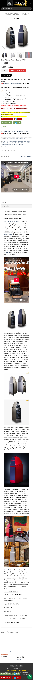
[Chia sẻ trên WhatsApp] (2, 150)
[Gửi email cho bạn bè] (11, 150)
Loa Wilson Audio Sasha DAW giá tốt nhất (13, 144)
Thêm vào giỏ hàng (17, 70)
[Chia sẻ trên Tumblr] (17, 150)
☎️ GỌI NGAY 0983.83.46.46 (10, 83)
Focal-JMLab (4, 658)
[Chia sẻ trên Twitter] (8, 150)
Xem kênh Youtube (26, 156)
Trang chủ (5, 13)
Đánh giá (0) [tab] (5, 206)
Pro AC (19, 659)
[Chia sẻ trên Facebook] (5, 150)
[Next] (29, 36)
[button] (2, 3)
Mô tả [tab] (4, 202)
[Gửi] (29, 8)
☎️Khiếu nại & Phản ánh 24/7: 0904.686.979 (14, 105)
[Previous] (3, 36)
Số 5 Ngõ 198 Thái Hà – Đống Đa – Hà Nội (15, 131)
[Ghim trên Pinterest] (14, 150)
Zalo (19, 119)
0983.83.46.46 (7, 119)
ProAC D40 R (20, 651)
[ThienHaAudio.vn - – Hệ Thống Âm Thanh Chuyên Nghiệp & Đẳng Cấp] (17, 3)
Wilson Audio (8, 147)
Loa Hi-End (24, 13)
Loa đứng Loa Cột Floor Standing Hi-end (18, 14)
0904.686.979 (7, 122)
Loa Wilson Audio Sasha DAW (11, 141)
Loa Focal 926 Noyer (6, 651)
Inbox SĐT (6, 126)
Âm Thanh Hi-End (14, 13)
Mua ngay (6, 75)
